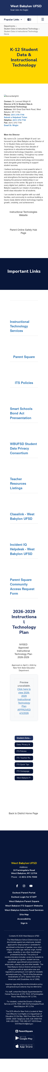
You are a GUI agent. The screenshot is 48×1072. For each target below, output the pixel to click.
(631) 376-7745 (19, 120)
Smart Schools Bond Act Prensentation (21, 413)
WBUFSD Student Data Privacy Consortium (23, 448)
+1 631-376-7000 (28, 877)
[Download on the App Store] (24, 1046)
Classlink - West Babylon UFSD (22, 516)
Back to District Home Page (23, 813)
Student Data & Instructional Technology (21, 28)
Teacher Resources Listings (18, 483)
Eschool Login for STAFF (24, 897)
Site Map (24, 914)
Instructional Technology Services (19, 326)
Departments (9, 26)
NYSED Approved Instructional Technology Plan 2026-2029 (23, 651)
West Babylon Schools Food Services (24, 910)
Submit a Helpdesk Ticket (15, 117)
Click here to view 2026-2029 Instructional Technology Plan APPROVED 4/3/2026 (24, 701)
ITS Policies (24, 382)
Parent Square (24, 356)
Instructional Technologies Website (23, 213)
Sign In (24, 923)
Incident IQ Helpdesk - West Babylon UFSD (22, 549)
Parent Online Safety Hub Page (23, 231)
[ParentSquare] (24, 1031)
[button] (13, 20)
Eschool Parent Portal (24, 892)
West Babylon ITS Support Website (24, 905)
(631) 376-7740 (17, 114)
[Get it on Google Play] (24, 1038)
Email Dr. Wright (11, 125)
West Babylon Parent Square (24, 901)
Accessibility (24, 918)
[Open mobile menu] (42, 20)
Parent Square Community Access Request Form (22, 586)
